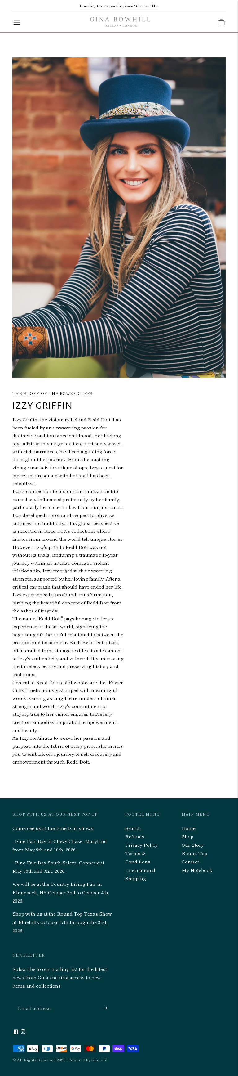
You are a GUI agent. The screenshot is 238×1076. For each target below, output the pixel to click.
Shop (187, 836)
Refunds (134, 836)
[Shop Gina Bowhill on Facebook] (16, 1032)
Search (133, 828)
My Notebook (197, 870)
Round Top (194, 853)
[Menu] (16, 22)
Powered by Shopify (87, 1060)
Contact (190, 861)
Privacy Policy (141, 844)
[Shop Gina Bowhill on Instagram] (23, 1032)
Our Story (193, 844)
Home (189, 828)
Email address (33, 1001)
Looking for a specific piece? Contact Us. (119, 6)
